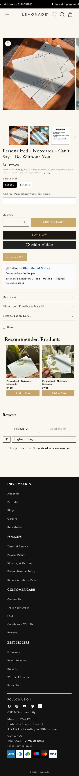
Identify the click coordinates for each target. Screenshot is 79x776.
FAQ (10, 616)
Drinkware (13, 652)
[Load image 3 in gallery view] (60, 135)
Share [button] (10, 327)
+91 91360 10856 (33, 741)
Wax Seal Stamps (18, 677)
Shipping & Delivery (20, 563)
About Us (13, 493)
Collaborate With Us (20, 624)
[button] (7, 14)
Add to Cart (23, 393)
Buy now (39, 235)
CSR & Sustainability (21, 712)
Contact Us (14, 599)
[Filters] (6, 439)
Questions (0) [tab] (58, 428)
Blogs (10, 510)
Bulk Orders (14, 527)
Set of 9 (9, 185)
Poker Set (13, 685)
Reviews (12, 632)
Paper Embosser (17, 660)
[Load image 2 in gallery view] (39, 135)
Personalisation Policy (21, 571)
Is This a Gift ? (14, 257)
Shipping (22, 170)
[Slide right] (75, 136)
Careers (12, 519)
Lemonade (44, 772)
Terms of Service (17, 546)
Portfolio (12, 502)
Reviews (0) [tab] (21, 428)
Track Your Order (18, 608)
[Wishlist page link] (54, 14)
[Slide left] (4, 136)
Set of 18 (25, 185)
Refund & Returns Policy (22, 580)
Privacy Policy (16, 555)
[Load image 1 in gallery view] (18, 135)
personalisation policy (39, 173)
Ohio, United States (36, 268)
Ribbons (12, 669)
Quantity (8, 215)
